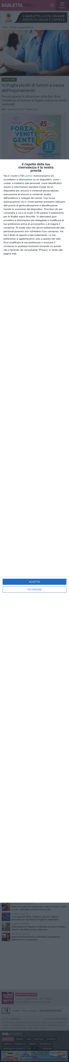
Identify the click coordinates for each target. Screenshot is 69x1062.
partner (29, 176)
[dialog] (34, 531)
